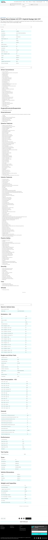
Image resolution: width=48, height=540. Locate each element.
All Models (4, 24)
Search (47, 1)
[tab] (16, 27)
